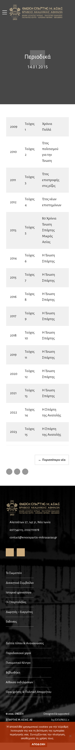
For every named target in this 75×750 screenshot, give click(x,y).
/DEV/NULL (61, 719)
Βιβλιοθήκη (13, 672)
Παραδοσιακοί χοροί (18, 653)
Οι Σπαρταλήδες (16, 602)
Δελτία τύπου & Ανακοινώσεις (25, 643)
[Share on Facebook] (9, 472)
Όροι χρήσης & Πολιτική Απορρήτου (28, 691)
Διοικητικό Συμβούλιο (20, 582)
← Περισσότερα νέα (52, 460)
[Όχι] (70, 736)
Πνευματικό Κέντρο (18, 662)
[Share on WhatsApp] (25, 472)
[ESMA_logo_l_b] (33, 508)
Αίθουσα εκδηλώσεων (19, 682)
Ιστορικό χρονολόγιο (18, 592)
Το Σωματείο (14, 573)
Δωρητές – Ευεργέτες (19, 612)
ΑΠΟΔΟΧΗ (38, 744)
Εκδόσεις (11, 621)
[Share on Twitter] (17, 472)
